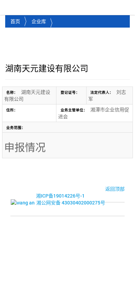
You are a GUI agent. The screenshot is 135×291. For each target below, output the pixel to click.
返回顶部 (115, 188)
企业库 (39, 21)
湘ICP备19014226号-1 (60, 195)
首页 (15, 21)
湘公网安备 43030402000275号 (70, 202)
